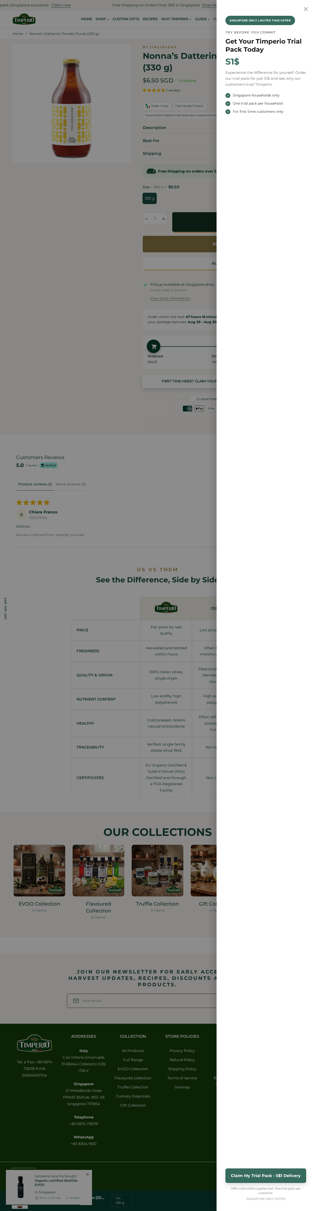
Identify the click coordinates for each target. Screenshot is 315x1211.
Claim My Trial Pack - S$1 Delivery (266, 1175)
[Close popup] (306, 9)
